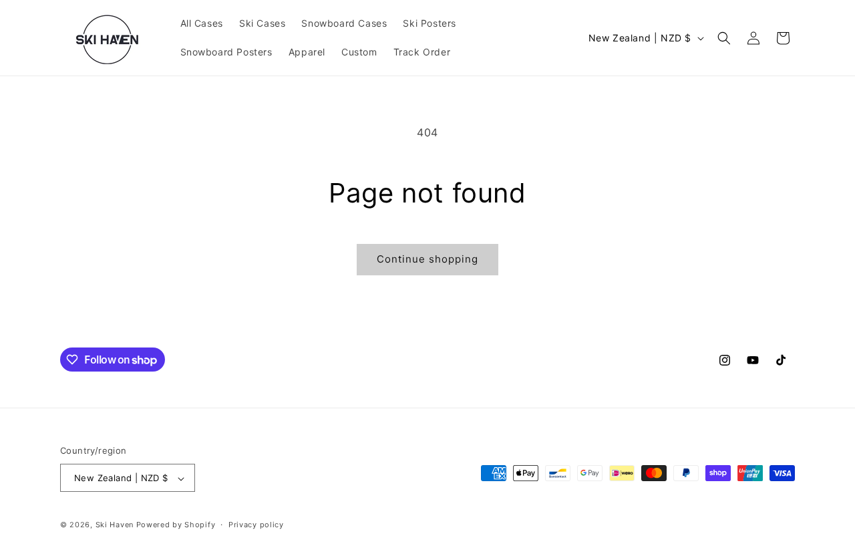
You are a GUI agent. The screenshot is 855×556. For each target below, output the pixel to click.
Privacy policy (256, 524)
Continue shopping (427, 259)
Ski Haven (115, 525)
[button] (724, 38)
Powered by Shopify (176, 525)
